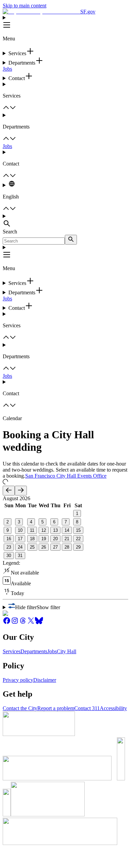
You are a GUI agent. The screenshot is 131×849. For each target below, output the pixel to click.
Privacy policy (18, 680)
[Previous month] (9, 490)
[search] (71, 240)
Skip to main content (24, 5)
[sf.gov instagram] (15, 623)
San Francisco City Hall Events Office (65, 476)
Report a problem (55, 708)
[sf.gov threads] (23, 623)
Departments (33, 651)
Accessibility (113, 708)
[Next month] (21, 490)
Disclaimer (44, 680)
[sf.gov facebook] (7, 623)
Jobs (7, 69)
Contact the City (20, 708)
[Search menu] (65, 221)
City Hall (66, 651)
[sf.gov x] (31, 623)
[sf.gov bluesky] (39, 623)
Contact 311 (87, 708)
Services (11, 651)
